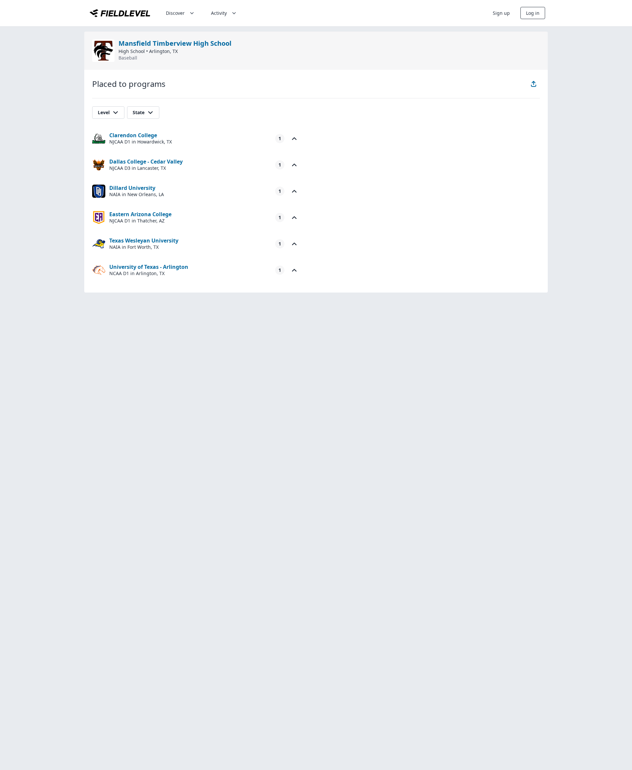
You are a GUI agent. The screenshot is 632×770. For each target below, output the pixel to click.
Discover (175, 13)
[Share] (533, 84)
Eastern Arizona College (140, 214)
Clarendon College (133, 135)
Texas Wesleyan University (143, 240)
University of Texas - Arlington (148, 266)
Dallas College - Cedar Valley (146, 161)
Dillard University (132, 188)
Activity (219, 13)
